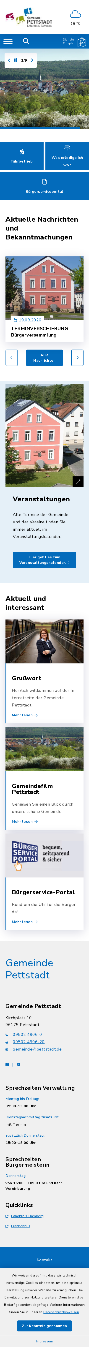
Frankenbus (20, 1226)
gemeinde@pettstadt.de (37, 1049)
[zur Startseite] (28, 17)
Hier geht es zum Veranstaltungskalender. (43, 560)
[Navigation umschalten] (8, 41)
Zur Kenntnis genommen (44, 1325)
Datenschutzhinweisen (61, 1312)
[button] (77, 358)
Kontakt (44, 1260)
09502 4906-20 (29, 1042)
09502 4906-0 (27, 1034)
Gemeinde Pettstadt (29, 969)
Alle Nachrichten (44, 358)
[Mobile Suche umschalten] (26, 41)
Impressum (44, 1341)
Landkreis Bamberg (27, 1216)
